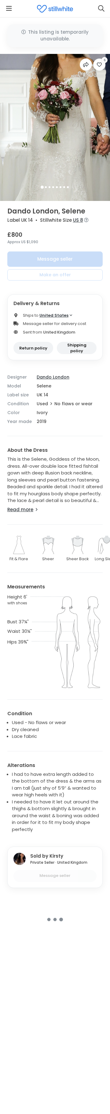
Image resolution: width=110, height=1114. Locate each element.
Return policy (33, 348)
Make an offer (55, 275)
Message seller (55, 259)
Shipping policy (76, 348)
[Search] (101, 8)
